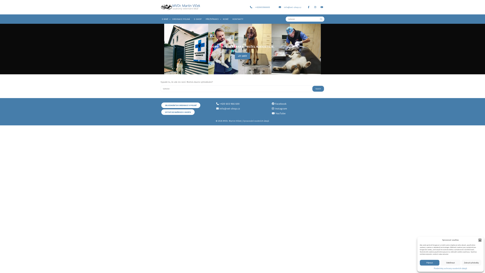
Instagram (280, 108)
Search (321, 19)
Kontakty (238, 19)
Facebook (280, 103)
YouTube (280, 113)
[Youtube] (321, 7)
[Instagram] (315, 7)
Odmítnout (450, 262)
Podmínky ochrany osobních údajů (450, 268)
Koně (225, 19)
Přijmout (429, 262)
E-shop (198, 19)
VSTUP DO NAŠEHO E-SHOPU (178, 112)
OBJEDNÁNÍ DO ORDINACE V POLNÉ (181, 105)
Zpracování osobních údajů (256, 121)
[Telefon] (251, 7)
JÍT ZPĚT (242, 56)
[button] (480, 240)
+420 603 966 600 (229, 103)
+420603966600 (262, 7)
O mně (165, 19)
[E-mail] (279, 7)
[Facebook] (308, 7)
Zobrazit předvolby (471, 262)
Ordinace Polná (181, 19)
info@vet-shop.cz (292, 7)
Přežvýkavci (212, 19)
